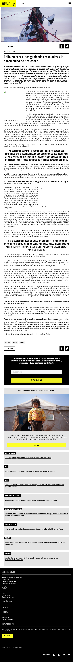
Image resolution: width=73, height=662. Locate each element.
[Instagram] (59, 654)
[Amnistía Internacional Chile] (8, 3)
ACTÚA (4, 587)
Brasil (6, 480)
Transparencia (6, 579)
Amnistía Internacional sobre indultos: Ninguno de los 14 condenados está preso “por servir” (30, 471)
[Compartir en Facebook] (62, 46)
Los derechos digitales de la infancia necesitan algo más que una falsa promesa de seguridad (31, 500)
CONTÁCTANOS (7, 601)
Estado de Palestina (10, 524)
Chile (6, 467)
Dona (3, 593)
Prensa (22, 342)
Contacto (5, 607)
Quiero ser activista (8, 597)
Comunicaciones (7, 619)
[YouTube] (69, 654)
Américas (7, 538)
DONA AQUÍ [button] (36, 445)
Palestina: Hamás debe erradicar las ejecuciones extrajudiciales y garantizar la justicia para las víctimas (34, 529)
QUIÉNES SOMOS (8, 572)
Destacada (7, 342)
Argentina (8, 553)
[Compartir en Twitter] (67, 46)
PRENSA (5, 611)
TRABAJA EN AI (7, 636)
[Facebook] (54, 654)
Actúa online (6, 595)
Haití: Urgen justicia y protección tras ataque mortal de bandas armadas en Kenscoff (28, 458)
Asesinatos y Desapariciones (13, 509)
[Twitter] (64, 654)
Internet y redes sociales (12, 496)
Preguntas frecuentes (9, 581)
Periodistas (5, 618)
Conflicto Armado (10, 453)
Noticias (15, 342)
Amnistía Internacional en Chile (12, 578)
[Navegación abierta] (69, 3)
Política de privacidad (9, 583)
